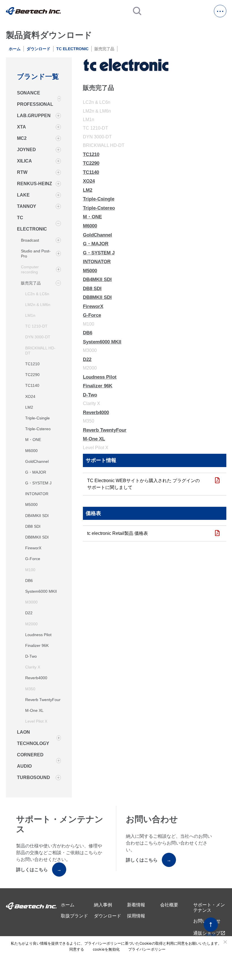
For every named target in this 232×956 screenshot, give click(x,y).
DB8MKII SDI (37, 537)
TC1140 (32, 385)
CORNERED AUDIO (30, 760)
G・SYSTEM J (38, 483)
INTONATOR (36, 493)
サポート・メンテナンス (209, 907)
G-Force (32, 558)
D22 (29, 613)
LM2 (29, 407)
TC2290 (32, 374)
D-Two (31, 656)
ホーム (15, 49)
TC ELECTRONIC (72, 49)
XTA (21, 126)
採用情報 (136, 915)
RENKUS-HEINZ (34, 183)
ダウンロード (38, 49)
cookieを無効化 (106, 949)
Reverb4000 (36, 678)
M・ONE (33, 439)
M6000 (31, 450)
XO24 (30, 396)
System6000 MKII (41, 591)
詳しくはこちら (38, 869)
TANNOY (26, 206)
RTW (22, 172)
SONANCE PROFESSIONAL (35, 98)
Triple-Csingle (37, 418)
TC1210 (32, 364)
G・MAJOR (35, 472)
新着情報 (136, 904)
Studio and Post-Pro (36, 253)
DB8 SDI (32, 526)
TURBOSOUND (33, 777)
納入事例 (103, 904)
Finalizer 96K (37, 645)
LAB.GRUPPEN (34, 115)
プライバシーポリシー (147, 949)
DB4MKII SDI (37, 515)
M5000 (31, 504)
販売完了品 (31, 283)
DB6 (29, 580)
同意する (76, 949)
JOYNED (26, 149)
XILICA (24, 161)
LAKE (23, 195)
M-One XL (34, 710)
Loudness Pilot (38, 634)
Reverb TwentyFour (43, 699)
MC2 (22, 138)
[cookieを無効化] (225, 942)
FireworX (33, 548)
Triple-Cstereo (38, 429)
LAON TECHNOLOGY (33, 738)
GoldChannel (37, 461)
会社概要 (169, 904)
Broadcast (30, 240)
